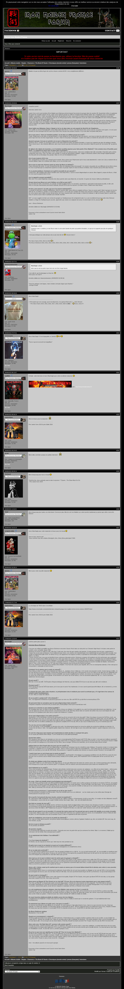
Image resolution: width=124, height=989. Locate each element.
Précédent (12, 65)
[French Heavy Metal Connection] (62, 983)
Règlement (61, 41)
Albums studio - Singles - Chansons (22, 63)
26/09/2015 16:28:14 (11, 567)
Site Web (7, 365)
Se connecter (77, 41)
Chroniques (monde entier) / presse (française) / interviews (67, 63)
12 (19, 65)
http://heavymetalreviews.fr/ (84, 386)
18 (30, 65)
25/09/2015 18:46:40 (11, 68)
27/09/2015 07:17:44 (11, 602)
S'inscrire (68, 41)
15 (24, 65)
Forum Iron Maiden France (16, 37)
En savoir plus (54, 6)
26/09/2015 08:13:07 (11, 372)
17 (28, 65)
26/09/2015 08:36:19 (11, 414)
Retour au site (46, 41)
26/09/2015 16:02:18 (11, 527)
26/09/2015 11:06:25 (11, 509)
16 (26, 65)
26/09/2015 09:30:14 (11, 471)
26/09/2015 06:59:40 (11, 293)
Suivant (33, 65)
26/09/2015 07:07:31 (11, 333)
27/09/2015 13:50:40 (11, 638)
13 (21, 65)
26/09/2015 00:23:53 (11, 222)
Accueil (54, 41)
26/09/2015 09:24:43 (11, 450)
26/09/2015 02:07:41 (11, 261)
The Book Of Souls (41, 63)
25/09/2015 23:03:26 (11, 103)
